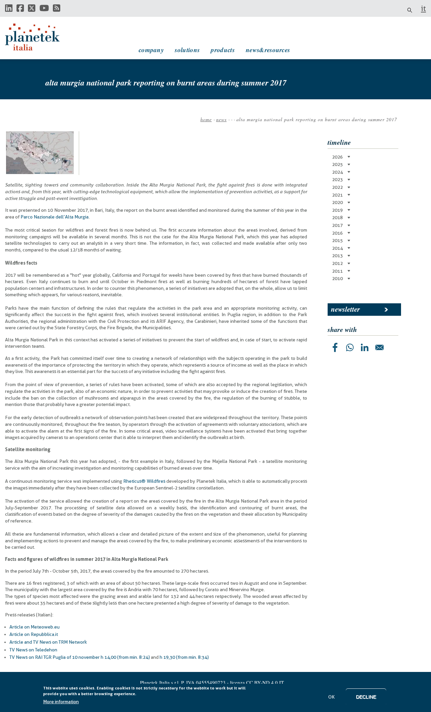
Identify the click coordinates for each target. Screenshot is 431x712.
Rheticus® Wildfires (144, 481)
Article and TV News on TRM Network (48, 642)
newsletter (345, 309)
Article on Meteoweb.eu (34, 627)
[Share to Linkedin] (364, 347)
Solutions (187, 49)
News (221, 119)
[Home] (38, 37)
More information (61, 701)
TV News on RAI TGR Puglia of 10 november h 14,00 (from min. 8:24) (80, 657)
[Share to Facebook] (335, 347)
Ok (331, 697)
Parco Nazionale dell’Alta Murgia (55, 216)
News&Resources (268, 49)
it (423, 8)
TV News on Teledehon (33, 649)
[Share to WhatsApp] (350, 347)
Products (222, 49)
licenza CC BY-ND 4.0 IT (257, 682)
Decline (366, 697)
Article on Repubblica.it (33, 634)
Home (206, 119)
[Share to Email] (379, 347)
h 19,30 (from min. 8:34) (184, 657)
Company (151, 49)
